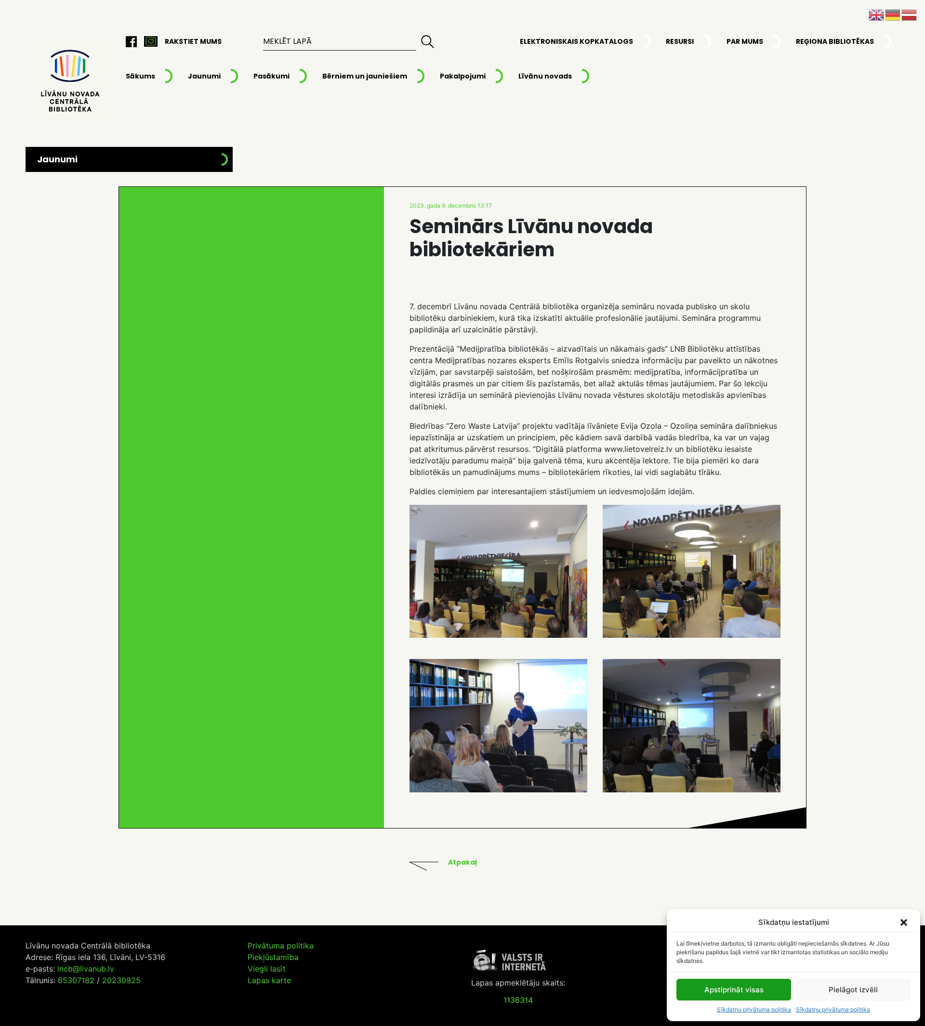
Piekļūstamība (273, 957)
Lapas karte (269, 980)
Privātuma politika (281, 945)
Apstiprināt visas (734, 989)
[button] (905, 922)
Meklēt (428, 41)
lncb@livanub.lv (85, 968)
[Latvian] (909, 14)
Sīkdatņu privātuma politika (754, 1009)
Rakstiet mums (193, 41)
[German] (893, 14)
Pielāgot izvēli (853, 989)
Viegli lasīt (267, 968)
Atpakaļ (462, 862)
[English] (877, 14)
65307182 (76, 980)
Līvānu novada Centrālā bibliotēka (69, 81)
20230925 (121, 980)
